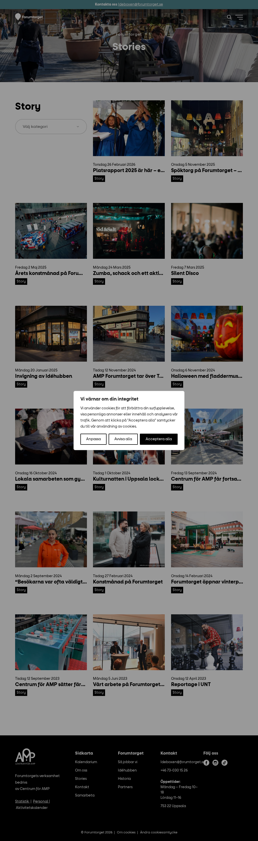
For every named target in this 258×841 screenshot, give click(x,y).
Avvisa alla (123, 439)
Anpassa (93, 439)
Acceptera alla (159, 439)
